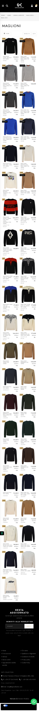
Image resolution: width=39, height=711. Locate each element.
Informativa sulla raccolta (11, 709)
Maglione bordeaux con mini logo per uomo (7, 414)
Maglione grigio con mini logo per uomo (7, 85)
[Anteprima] (17, 48)
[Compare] (17, 44)
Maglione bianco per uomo (6, 597)
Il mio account (6, 654)
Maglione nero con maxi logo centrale (25, 249)
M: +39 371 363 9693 (10, 679)
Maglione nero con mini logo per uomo (7, 467)
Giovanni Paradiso (23, 699)
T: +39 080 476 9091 (28, 679)
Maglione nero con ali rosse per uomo (7, 277)
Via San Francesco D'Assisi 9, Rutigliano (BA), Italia (18, 676)
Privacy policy (26, 660)
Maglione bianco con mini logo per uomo (25, 165)
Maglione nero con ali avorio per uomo (25, 306)
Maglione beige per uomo (24, 388)
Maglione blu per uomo (7, 387)
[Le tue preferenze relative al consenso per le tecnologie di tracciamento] (2, 533)
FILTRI (7, 33)
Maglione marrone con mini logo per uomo (25, 58)
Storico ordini (6, 660)
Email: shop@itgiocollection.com (12, 687)
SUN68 (4, 60)
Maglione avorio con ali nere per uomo (6, 334)
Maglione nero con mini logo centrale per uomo (7, 249)
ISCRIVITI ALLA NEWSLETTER (19, 622)
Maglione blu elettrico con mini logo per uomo (25, 111)
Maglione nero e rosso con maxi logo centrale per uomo (7, 220)
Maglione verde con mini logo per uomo (25, 441)
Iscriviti (29, 626)
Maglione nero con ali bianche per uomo (25, 278)
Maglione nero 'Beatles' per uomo (7, 58)
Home (4, 651)
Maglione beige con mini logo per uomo (25, 192)
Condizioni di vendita (28, 657)
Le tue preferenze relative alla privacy (21, 705)
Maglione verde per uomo (6, 362)
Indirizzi (4, 657)
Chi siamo (25, 651)
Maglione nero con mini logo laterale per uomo (25, 219)
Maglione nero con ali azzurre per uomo (7, 306)
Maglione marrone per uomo (24, 362)
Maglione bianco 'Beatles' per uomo (7, 192)
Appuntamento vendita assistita (9, 664)
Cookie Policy (26, 663)
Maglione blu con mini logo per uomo (25, 138)
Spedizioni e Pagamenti (29, 654)
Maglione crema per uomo (25, 570)
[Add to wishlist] (17, 40)
